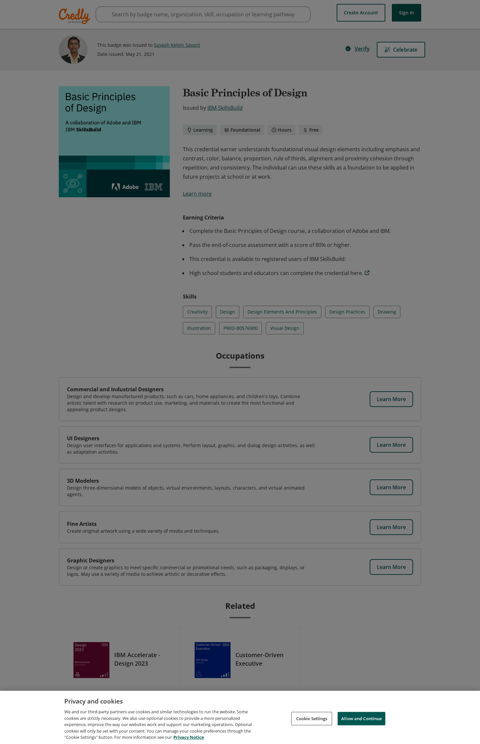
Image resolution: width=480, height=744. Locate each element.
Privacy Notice (188, 737)
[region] (240, 717)
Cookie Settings (312, 718)
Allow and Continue (361, 718)
